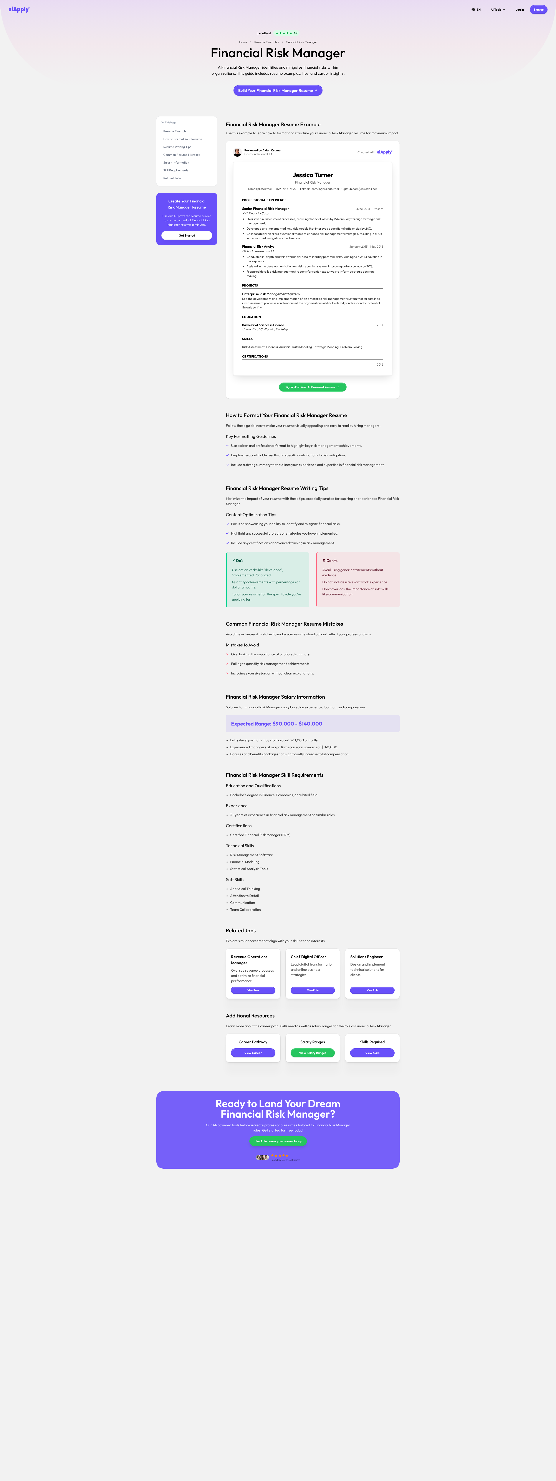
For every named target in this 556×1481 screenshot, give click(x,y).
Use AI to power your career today (278, 1141)
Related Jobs (172, 178)
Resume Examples (266, 42)
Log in (520, 10)
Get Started (187, 235)
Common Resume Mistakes (181, 155)
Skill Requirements (175, 170)
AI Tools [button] (496, 10)
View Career (253, 1053)
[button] (476, 9)
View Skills (372, 1053)
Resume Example (175, 131)
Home (243, 42)
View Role (253, 990)
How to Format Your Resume (182, 139)
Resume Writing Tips (177, 147)
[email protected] (260, 189)
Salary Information (176, 162)
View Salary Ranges (312, 1053)
